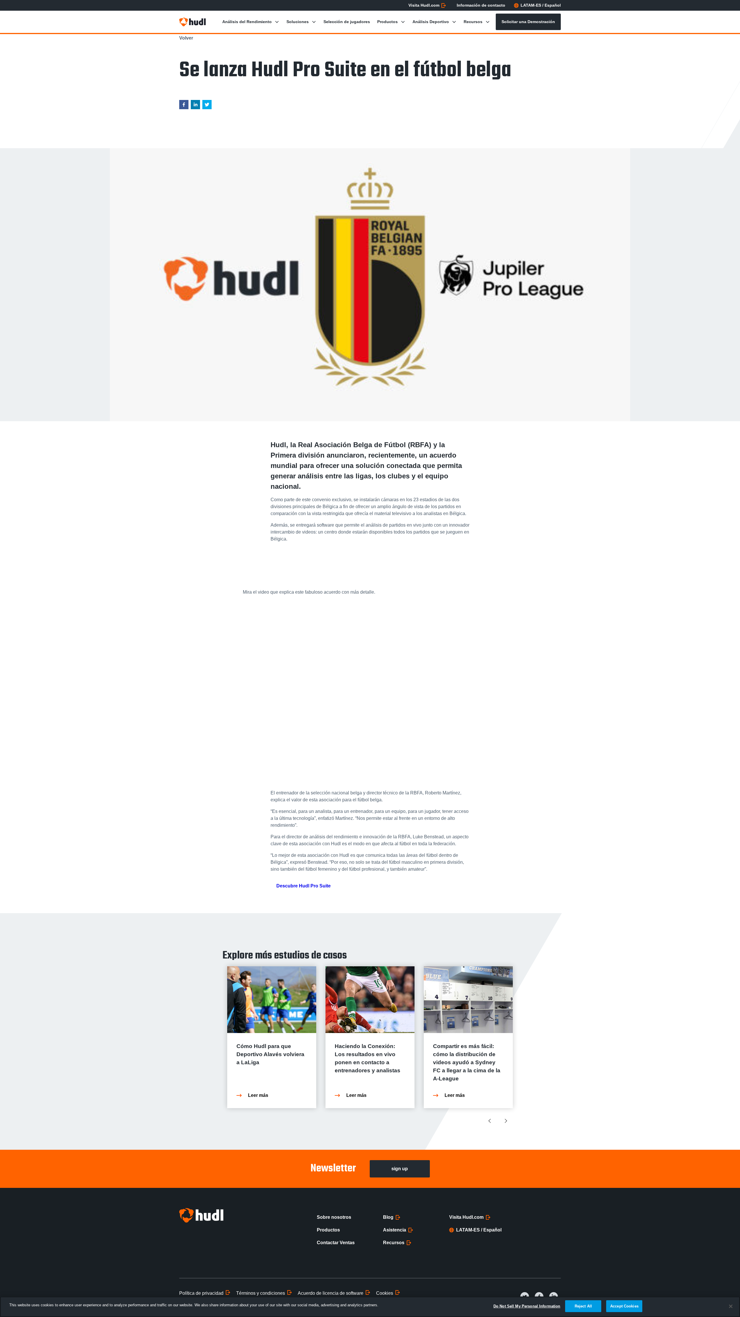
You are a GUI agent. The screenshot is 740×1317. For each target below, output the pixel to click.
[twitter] (207, 105)
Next (505, 1120)
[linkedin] (195, 105)
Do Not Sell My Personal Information (526, 1306)
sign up (399, 1168)
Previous (490, 1120)
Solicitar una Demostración (528, 21)
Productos (328, 1229)
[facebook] (183, 105)
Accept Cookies (624, 1306)
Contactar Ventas (336, 1242)
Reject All (583, 1306)
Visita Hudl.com (423, 5)
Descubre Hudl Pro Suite (303, 885)
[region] (370, 1306)
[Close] (730, 1306)
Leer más (258, 1095)
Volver (186, 38)
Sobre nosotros (334, 1217)
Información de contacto (481, 5)
